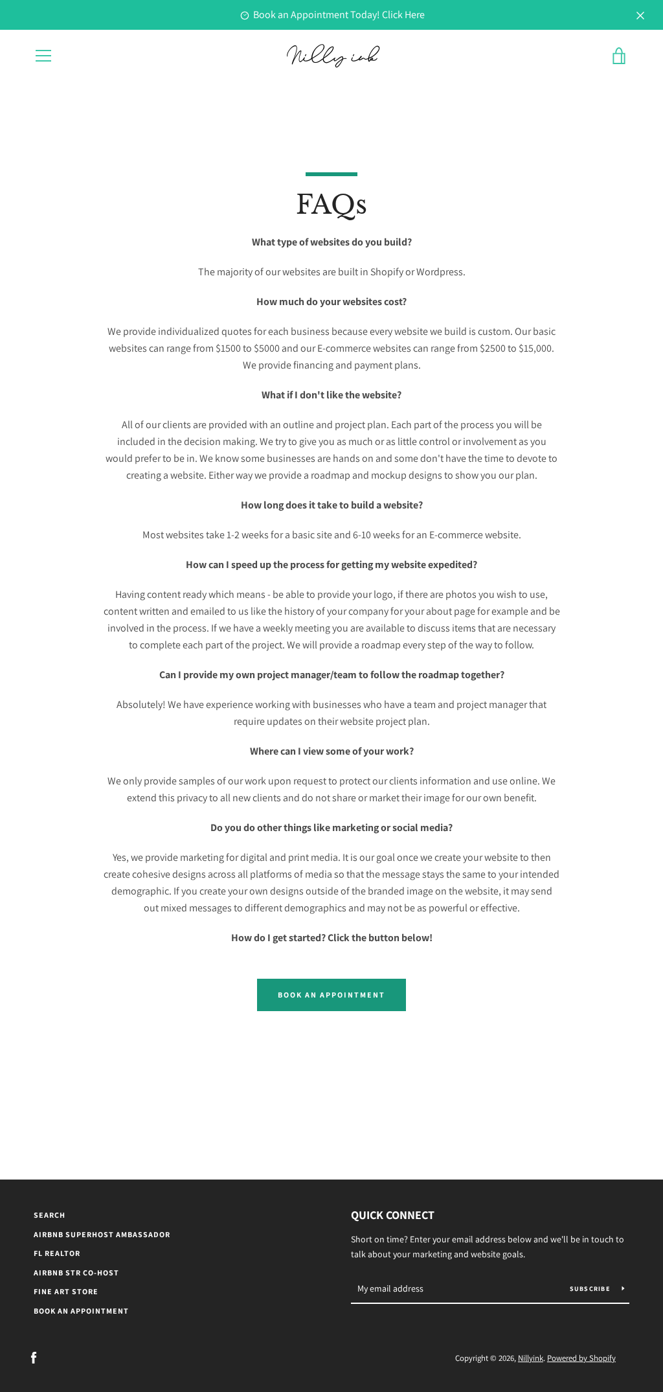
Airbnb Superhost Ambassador (102, 1234)
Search (49, 1215)
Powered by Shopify (581, 1357)
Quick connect (392, 1214)
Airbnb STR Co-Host (76, 1272)
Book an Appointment (331, 994)
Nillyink (530, 1357)
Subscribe (591, 1288)
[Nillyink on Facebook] (33, 1357)
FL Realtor (57, 1253)
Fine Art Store (66, 1291)
